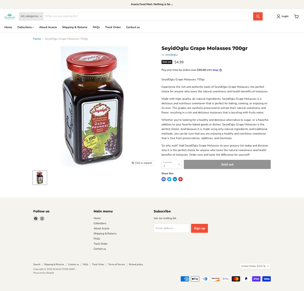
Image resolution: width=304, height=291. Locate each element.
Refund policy (136, 264)
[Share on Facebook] (164, 179)
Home (8, 27)
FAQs (96, 27)
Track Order (113, 27)
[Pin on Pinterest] (180, 179)
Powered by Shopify (43, 272)
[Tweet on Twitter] (169, 179)
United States (253, 266)
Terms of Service (116, 264)
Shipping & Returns (74, 27)
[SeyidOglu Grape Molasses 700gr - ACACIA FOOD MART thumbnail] (40, 178)
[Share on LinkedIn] (175, 179)
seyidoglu (171, 55)
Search (36, 264)
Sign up (199, 228)
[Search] (258, 16)
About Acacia (48, 27)
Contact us (133, 27)
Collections (25, 27)
